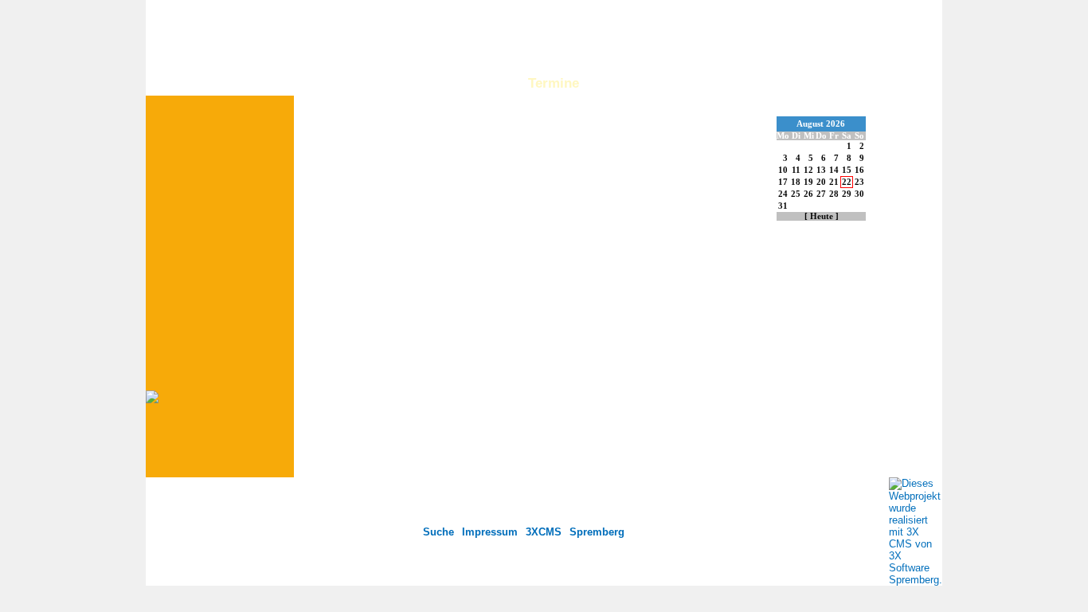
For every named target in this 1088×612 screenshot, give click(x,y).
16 (859, 170)
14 (834, 170)
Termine (553, 83)
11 (796, 170)
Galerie (622, 83)
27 (821, 194)
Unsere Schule (389, 83)
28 (834, 194)
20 (821, 182)
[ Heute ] (821, 216)
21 (834, 182)
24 (783, 194)
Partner (823, 83)
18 (795, 182)
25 (795, 194)
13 (821, 170)
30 (859, 194)
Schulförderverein (723, 83)
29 (846, 194)
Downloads (903, 83)
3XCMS (544, 532)
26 (808, 194)
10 (783, 170)
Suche (438, 532)
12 (808, 170)
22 (846, 182)
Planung (481, 83)
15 (846, 170)
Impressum (490, 532)
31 (783, 206)
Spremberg (596, 532)
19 (808, 182)
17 (783, 182)
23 (859, 182)
